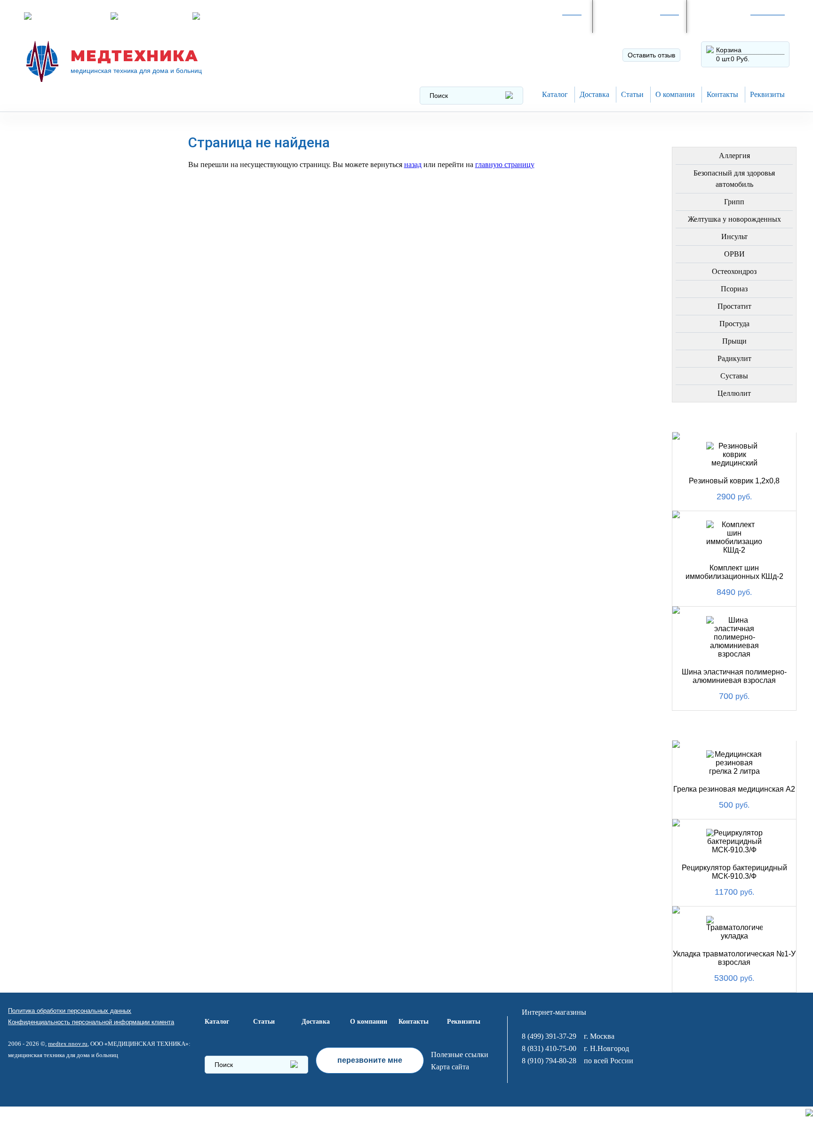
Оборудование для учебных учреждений (88, 573)
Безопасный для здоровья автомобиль (734, 178)
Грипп (734, 202)
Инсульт (734, 237)
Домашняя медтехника (79, 225)
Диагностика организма (81, 383)
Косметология (62, 293)
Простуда (734, 324)
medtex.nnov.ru (68, 1043)
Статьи (632, 94)
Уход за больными (69, 502)
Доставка (594, 94)
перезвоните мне (369, 1060)
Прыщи (734, 341)
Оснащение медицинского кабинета (86, 169)
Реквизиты (767, 94)
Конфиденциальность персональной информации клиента (91, 1022)
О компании (675, 94)
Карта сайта (450, 1067)
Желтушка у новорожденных (734, 219)
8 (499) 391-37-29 (540, 21)
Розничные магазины (68, 16)
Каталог (555, 94)
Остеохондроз (734, 271)
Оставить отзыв (651, 55)
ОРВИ (734, 254)
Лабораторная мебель (76, 435)
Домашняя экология (74, 480)
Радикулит (734, 358)
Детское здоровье (69, 338)
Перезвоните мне (150, 16)
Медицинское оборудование (62, 140)
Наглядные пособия (73, 548)
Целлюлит (734, 393)
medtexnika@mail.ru (235, 16)
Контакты (722, 94)
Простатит (734, 306)
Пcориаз (734, 289)
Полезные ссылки (459, 1055)
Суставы (734, 376)
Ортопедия (54, 247)
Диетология (56, 270)
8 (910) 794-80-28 (635, 21)
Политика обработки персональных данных (69, 1010)
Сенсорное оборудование (86, 525)
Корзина (728, 50)
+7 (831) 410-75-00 (731, 21)
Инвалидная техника (74, 360)
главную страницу (504, 164)
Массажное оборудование (87, 457)
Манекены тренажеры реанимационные (76, 199)
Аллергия (734, 156)
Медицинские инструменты (60, 409)
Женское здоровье (70, 315)
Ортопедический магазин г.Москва (84, 602)
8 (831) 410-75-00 (549, 1048)
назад (413, 164)
